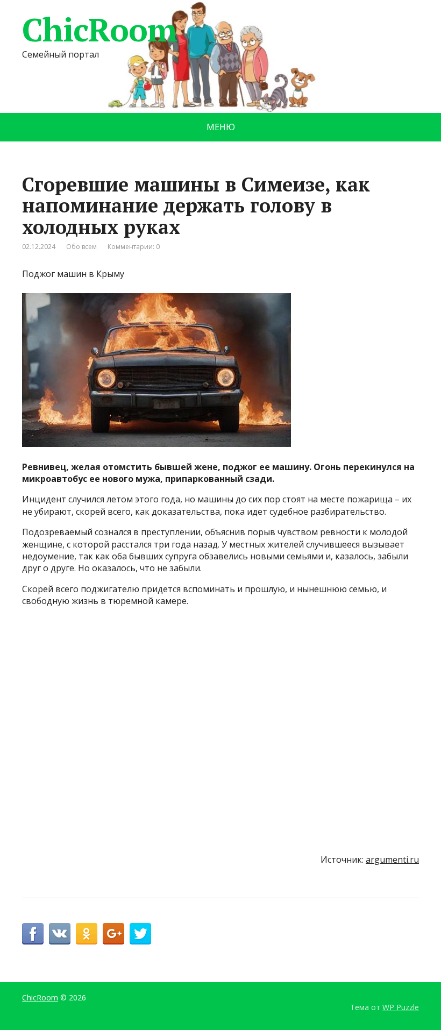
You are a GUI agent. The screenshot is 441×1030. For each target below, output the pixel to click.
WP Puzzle (400, 1007)
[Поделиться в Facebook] (33, 933)
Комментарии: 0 (134, 246)
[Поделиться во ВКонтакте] (59, 933)
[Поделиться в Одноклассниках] (86, 933)
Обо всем (81, 246)
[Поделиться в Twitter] (140, 933)
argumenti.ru (392, 859)
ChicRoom (99, 29)
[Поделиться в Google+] (113, 933)
